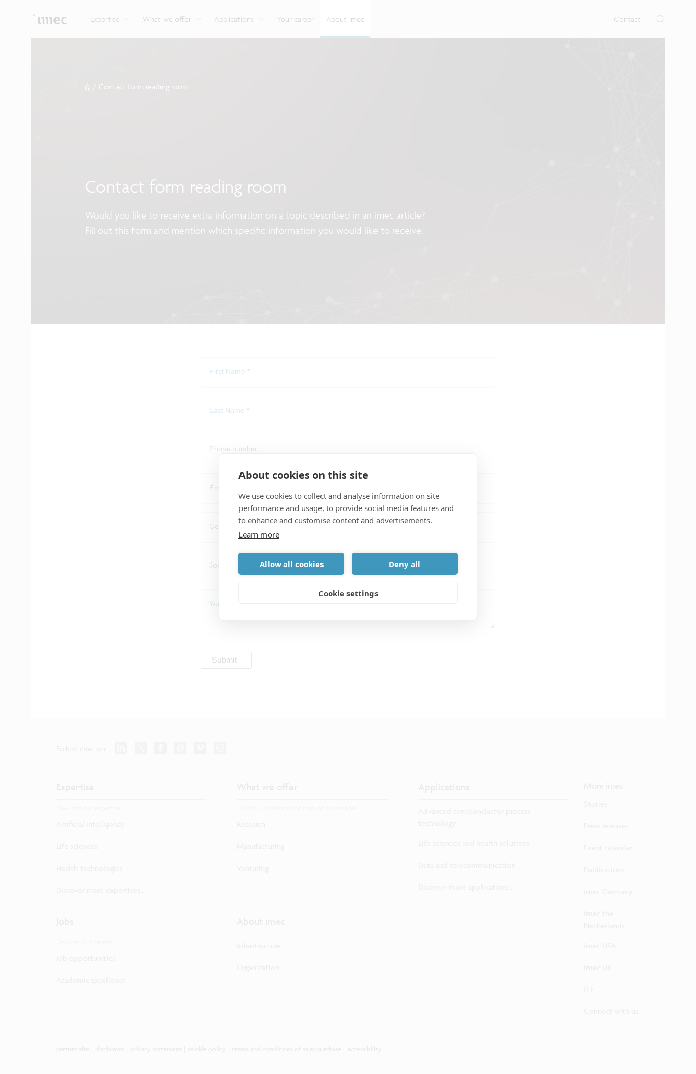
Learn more (258, 534)
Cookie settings (348, 593)
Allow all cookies (292, 564)
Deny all (404, 564)
